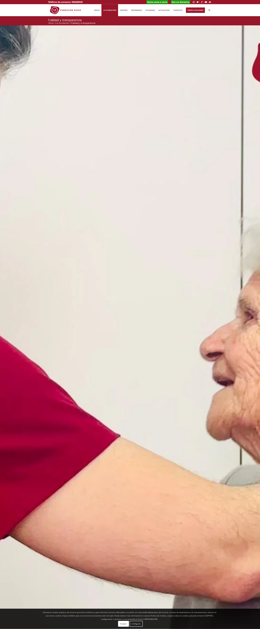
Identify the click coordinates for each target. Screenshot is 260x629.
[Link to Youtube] (206, 2)
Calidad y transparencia (65, 20)
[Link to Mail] (210, 2)
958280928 (77, 2)
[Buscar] (209, 10)
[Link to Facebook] (202, 2)
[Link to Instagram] (194, 2)
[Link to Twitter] (198, 2)
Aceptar (123, 624)
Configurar (136, 624)
